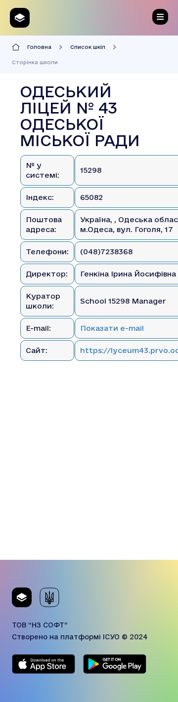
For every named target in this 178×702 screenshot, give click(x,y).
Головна (39, 47)
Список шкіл (87, 47)
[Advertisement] (89, 471)
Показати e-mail (112, 328)
